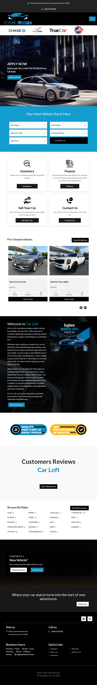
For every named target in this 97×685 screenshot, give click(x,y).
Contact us (54, 655)
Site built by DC (54, 673)
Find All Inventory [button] (79, 508)
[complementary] (90, 678)
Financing (75, 649)
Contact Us (70, 220)
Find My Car (60, 140)
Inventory (27, 186)
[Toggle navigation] (92, 18)
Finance (69, 186)
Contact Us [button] (37, 570)
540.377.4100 (50, 9)
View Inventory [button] (16, 405)
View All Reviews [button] (48, 486)
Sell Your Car (16, 77)
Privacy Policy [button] (42, 673)
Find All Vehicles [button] (80, 240)
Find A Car (82, 604)
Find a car (54, 652)
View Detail (28, 299)
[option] (28, 273)
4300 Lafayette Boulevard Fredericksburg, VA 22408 (18, 632)
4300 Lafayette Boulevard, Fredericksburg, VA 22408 (49, 3)
